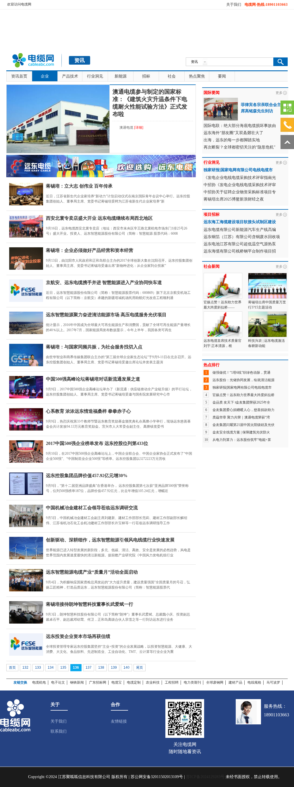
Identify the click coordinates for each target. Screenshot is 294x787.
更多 (279, 93)
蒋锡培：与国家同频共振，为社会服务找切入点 (94, 346)
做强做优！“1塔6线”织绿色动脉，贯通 (241, 373)
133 (38, 668)
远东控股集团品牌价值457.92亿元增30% (86, 475)
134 (51, 668)
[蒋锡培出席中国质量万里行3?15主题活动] (267, 275)
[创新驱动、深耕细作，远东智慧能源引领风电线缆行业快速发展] (26, 548)
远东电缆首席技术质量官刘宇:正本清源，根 (222, 343)
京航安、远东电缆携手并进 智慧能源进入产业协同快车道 (104, 282)
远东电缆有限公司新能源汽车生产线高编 (240, 229)
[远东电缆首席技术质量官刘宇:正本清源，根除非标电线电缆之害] (223, 314)
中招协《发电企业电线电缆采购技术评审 (240, 185)
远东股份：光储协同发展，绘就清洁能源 (243, 380)
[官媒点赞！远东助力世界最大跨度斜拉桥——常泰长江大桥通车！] (223, 275)
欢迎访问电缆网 (19, 4)
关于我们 (233, 4)
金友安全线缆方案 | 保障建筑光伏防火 (241, 432)
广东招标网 (97, 682)
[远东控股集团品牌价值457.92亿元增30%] (26, 483)
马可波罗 (273, 682)
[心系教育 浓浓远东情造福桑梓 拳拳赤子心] (26, 419)
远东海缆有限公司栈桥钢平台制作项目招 (240, 251)
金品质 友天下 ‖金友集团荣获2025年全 (241, 402)
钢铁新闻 (77, 682)
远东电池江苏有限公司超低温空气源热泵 (240, 244)
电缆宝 (116, 682)
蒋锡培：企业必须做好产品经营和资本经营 (89, 250)
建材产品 (235, 682)
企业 (45, 76)
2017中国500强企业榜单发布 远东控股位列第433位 (97, 443)
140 (126, 668)
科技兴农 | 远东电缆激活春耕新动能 (266, 343)
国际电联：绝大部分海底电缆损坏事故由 (240, 126)
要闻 (222, 76)
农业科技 (153, 682)
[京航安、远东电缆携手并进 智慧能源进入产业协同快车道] (26, 290)
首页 (12, 668)
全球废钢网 (214, 682)
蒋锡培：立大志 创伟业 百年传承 (79, 186)
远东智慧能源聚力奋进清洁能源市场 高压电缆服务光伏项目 (106, 314)
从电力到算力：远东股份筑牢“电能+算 (241, 440)
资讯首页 (19, 76)
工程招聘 (172, 682)
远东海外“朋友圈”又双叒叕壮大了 (233, 133)
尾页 (139, 668)
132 (25, 668)
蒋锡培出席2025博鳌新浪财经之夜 (234, 199)
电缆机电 (39, 682)
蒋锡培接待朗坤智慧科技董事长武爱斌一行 (89, 604)
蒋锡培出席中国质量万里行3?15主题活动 (267, 304)
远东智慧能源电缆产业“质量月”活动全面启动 (92, 572)
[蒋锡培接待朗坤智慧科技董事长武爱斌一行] (26, 612)
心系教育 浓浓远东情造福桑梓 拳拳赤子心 (88, 411)
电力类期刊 (192, 682)
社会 (172, 76)
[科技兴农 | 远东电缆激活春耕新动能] (267, 314)
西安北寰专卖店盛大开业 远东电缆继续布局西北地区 (99, 218)
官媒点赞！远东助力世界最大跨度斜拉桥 (243, 395)
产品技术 (70, 76)
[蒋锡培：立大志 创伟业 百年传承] (26, 194)
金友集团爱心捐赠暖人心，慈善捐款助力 (243, 410)
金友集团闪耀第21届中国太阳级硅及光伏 (243, 425)
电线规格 (254, 682)
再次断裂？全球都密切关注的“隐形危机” (239, 147)
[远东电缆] (101, 157)
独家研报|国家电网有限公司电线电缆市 (242, 387)
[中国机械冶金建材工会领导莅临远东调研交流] (26, 516)
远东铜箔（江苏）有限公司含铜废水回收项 (242, 237)
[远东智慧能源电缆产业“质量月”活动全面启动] (26, 580)
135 (63, 668)
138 (101, 668)
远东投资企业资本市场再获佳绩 (78, 636)
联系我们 (59, 731)
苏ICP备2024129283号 (205, 777)
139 (114, 668)
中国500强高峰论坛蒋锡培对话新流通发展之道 (93, 379)
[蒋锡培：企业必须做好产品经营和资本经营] (26, 258)
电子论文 (58, 682)
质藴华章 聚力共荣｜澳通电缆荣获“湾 (241, 417)
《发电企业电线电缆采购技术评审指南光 (240, 177)
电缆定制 (134, 682)
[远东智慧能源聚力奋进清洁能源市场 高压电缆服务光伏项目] (26, 323)
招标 (146, 76)
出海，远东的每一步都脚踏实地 (232, 140)
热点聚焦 (197, 76)
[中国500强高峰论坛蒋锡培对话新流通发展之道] (26, 387)
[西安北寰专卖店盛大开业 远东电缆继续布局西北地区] (26, 226)
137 (89, 668)
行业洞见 (95, 76)
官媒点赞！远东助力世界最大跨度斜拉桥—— (222, 304)
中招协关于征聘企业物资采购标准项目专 (240, 192)
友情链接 (119, 721)
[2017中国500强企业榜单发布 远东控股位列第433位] (26, 451)
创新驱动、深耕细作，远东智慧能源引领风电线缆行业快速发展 (110, 539)
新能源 (121, 76)
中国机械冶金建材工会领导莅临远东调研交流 (92, 507)
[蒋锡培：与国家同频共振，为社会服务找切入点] (26, 355)
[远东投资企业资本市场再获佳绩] (26, 644)
